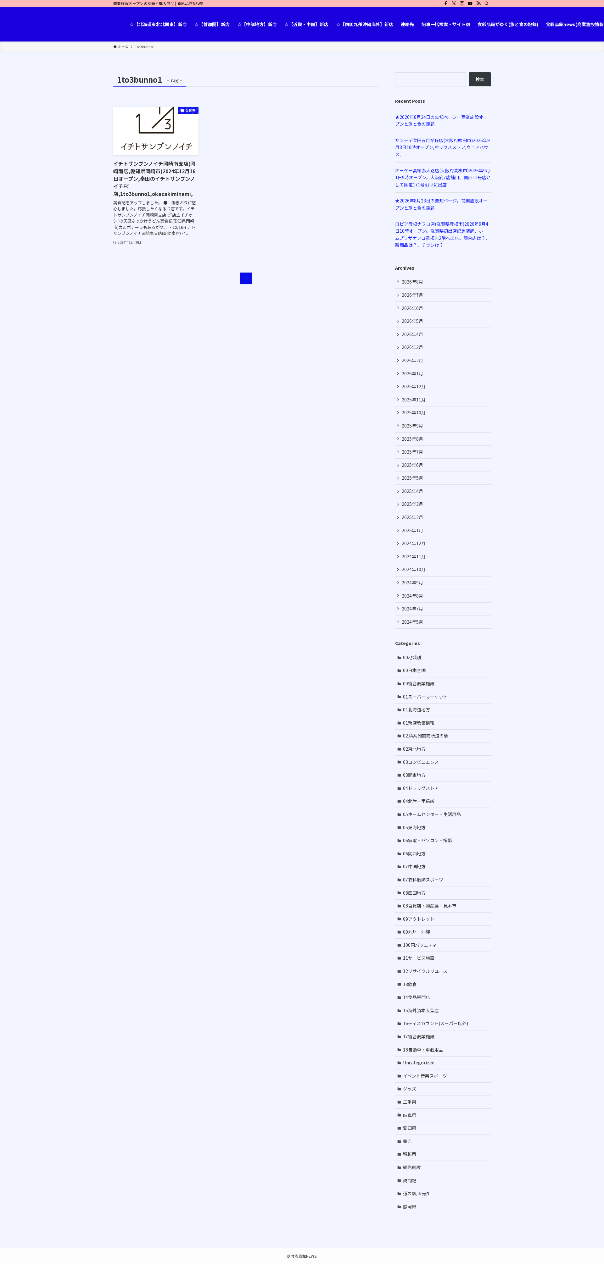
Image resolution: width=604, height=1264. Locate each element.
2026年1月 (412, 373)
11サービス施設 (418, 958)
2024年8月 (412, 596)
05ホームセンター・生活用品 (432, 814)
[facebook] (446, 3)
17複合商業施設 (418, 1036)
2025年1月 (412, 530)
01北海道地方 (416, 709)
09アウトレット (418, 919)
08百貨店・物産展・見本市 (429, 905)
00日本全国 (414, 670)
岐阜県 (409, 1115)
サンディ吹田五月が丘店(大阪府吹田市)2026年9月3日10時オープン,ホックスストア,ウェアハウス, (442, 147)
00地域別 (412, 657)
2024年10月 (414, 569)
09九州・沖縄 (416, 932)
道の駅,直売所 (417, 1193)
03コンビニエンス (421, 762)
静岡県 (409, 1206)
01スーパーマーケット (425, 696)
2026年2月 (412, 360)
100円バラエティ (420, 945)
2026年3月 (412, 347)
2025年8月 (412, 439)
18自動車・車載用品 (423, 1049)
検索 (479, 79)
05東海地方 (414, 827)
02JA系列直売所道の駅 (425, 735)
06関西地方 (414, 853)
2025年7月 (412, 452)
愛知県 (409, 1128)
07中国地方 (414, 866)
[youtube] (470, 3)
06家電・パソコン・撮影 (427, 840)
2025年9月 (412, 425)
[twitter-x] (454, 3)
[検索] (487, 3)
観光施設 (412, 1167)
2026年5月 (412, 321)
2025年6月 (412, 465)
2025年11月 (414, 399)
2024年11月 (414, 556)
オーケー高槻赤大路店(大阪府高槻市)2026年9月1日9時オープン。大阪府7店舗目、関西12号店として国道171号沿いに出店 (443, 177)
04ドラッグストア (421, 788)
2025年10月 (414, 412)
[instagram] (462, 3)
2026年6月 (412, 308)
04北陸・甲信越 (418, 801)
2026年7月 (412, 295)
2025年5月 (412, 478)
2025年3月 (412, 504)
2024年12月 (414, 543)
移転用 (409, 1154)
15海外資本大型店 (421, 1010)
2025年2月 (412, 517)
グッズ (409, 1088)
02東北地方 (414, 749)
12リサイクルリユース (425, 971)
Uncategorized (418, 1062)
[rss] (478, 3)
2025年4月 (412, 491)
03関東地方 (414, 775)
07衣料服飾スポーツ (423, 879)
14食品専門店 (416, 997)
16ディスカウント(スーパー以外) (435, 1023)
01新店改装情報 (418, 723)
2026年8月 (412, 282)
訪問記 (409, 1180)
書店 (407, 1141)
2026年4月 (412, 334)
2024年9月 (412, 582)
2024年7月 (412, 608)
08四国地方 (414, 893)
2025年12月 (414, 386)
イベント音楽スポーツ (425, 1076)
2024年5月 (412, 622)
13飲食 (410, 984)
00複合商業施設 (418, 683)
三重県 (409, 1102)
